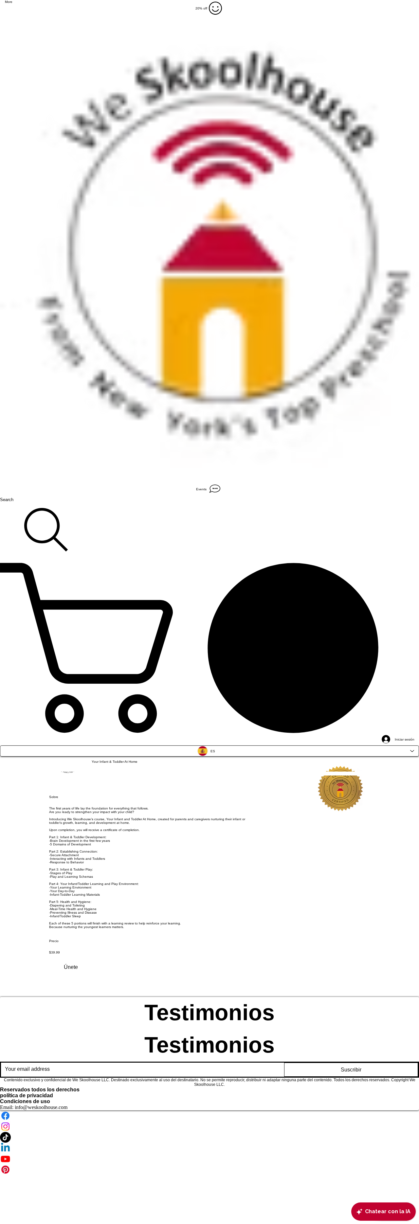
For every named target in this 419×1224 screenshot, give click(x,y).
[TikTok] (209, 1137)
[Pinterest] (209, 1169)
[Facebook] (209, 1115)
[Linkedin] (209, 1148)
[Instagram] (209, 1126)
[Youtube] (209, 1158)
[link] (209, 648)
